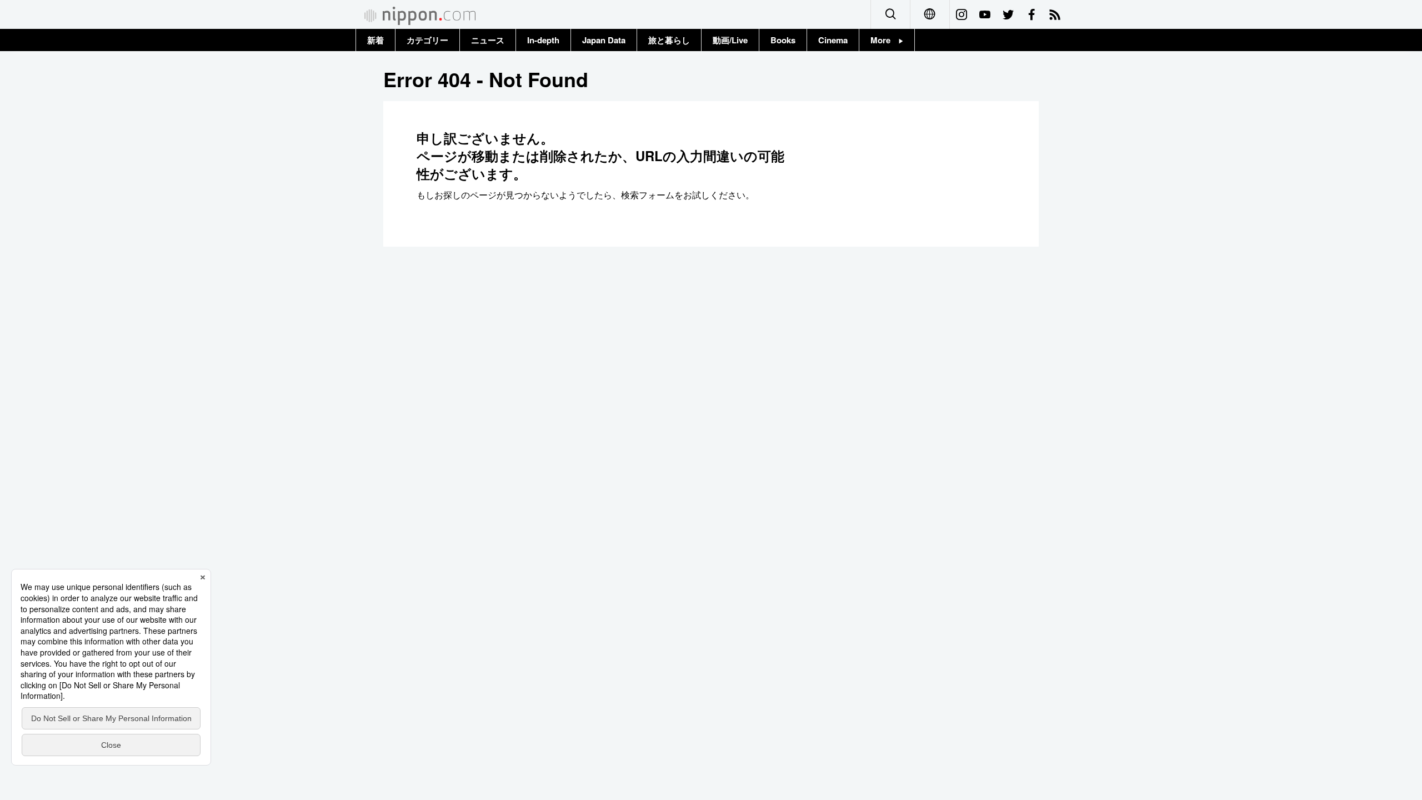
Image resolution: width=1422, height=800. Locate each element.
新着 (375, 40)
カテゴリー (427, 40)
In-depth (543, 40)
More (884, 40)
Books (782, 40)
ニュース (487, 40)
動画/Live (730, 40)
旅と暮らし (669, 40)
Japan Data (603, 40)
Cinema (833, 40)
